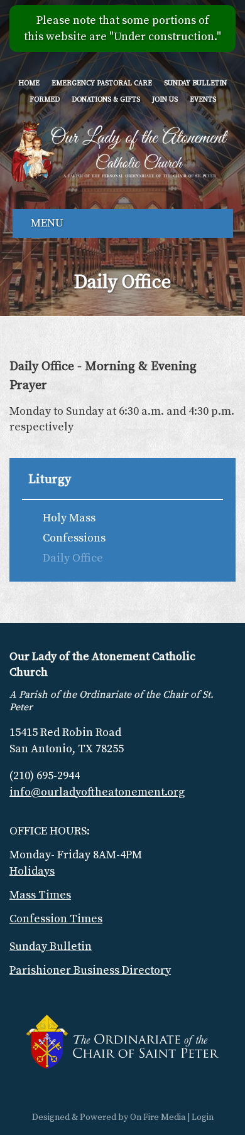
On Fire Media (157, 1117)
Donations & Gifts (106, 100)
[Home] (119, 150)
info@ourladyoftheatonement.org (97, 792)
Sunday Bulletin (195, 84)
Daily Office (73, 558)
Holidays (32, 871)
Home (29, 84)
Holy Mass (69, 518)
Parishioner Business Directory (90, 970)
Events (203, 100)
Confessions (74, 538)
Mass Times (40, 895)
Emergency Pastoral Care (102, 84)
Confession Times (55, 919)
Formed (45, 100)
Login (203, 1117)
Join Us (165, 100)
